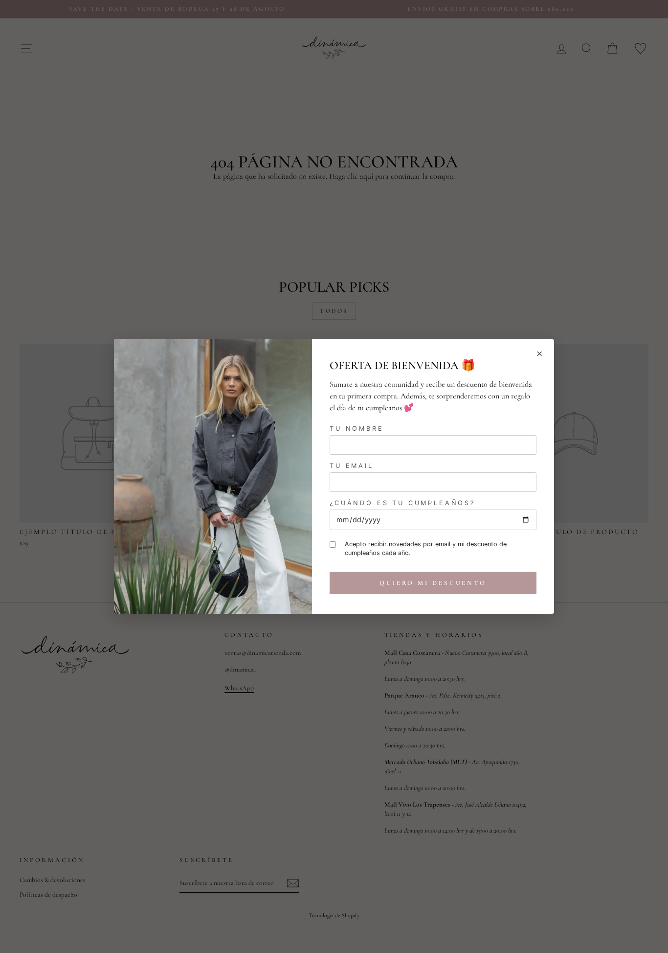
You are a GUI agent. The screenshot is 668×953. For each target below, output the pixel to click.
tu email (352, 465)
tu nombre (357, 428)
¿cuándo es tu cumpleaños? (402, 503)
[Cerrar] (539, 354)
